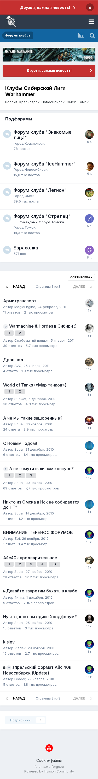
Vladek (20, 648)
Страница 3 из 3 (49, 287)
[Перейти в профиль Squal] (89, 471)
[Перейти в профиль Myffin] (89, 303)
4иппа (19, 597)
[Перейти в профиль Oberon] (89, 134)
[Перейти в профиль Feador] (89, 362)
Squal (19, 424)
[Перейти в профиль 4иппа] (89, 445)
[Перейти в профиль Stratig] (89, 619)
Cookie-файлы (49, 760)
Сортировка (80, 277)
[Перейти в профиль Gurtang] (89, 250)
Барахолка (26, 247)
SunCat (20, 399)
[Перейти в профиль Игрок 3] (89, 218)
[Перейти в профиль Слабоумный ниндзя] (89, 328)
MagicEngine (24, 307)
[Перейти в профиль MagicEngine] (89, 420)
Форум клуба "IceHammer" (45, 164)
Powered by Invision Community (49, 771)
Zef (17, 538)
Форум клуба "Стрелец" (42, 216)
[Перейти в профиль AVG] (89, 560)
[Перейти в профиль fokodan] (89, 192)
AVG (17, 366)
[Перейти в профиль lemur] (89, 387)
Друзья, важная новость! (45, 7)
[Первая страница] (6, 287)
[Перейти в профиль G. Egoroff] (89, 166)
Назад (19, 287)
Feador (19, 679)
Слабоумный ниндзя (31, 340)
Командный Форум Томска (41, 222)
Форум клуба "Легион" (40, 190)
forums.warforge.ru (49, 767)
